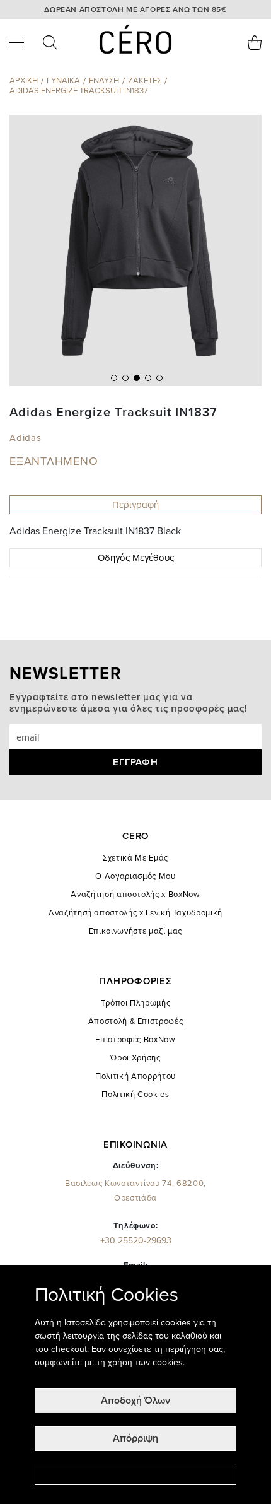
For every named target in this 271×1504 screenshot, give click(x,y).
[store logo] (136, 39)
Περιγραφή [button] (135, 504)
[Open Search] (50, 42)
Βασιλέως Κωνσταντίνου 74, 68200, (135, 1190)
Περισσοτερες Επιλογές (135, 1474)
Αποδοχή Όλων (135, 1400)
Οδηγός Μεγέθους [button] (136, 557)
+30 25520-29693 (135, 1240)
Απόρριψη (135, 1438)
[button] (112, 376)
